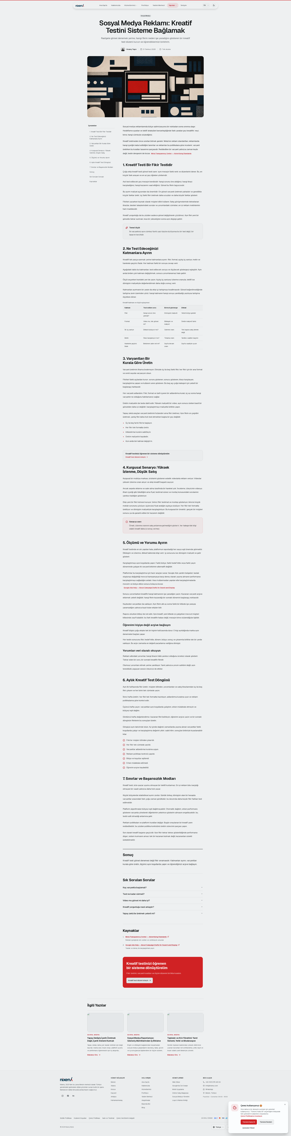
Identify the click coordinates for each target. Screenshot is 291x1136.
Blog (143, 1108)
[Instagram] (62, 1095)
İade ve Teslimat (108, 1118)
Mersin (113, 1082)
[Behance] (73, 1095)
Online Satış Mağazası (180, 1093)
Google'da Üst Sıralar (180, 1086)
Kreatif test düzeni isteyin (136, 457)
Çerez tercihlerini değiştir (126, 1118)
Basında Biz (146, 1104)
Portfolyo (145, 5)
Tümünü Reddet (266, 1122)
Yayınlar (172, 5)
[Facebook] (67, 1095)
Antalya (113, 1097)
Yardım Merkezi (159, 5)
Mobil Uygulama (178, 1089)
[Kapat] (285, 1104)
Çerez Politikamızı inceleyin (251, 1116)
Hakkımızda (115, 5)
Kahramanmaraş (116, 1100)
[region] (163, 325)
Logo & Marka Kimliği (179, 1100)
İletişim (184, 5)
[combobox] (206, 5)
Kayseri (113, 1093)
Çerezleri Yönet (248, 1128)
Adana (113, 1086)
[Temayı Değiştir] (213, 5)
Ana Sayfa (103, 5)
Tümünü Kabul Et (248, 1122)
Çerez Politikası (94, 1118)
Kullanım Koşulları (80, 1118)
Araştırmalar (146, 1100)
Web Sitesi (176, 1082)
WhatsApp (209, 1089)
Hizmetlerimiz (129, 5)
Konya (113, 1089)
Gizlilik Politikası (66, 1118)
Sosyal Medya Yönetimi (180, 1097)
